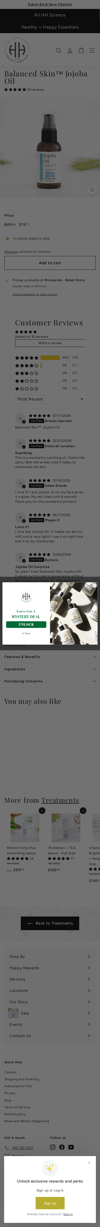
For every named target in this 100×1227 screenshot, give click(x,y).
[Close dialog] (94, 585)
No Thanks (26, 633)
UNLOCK (26, 624)
